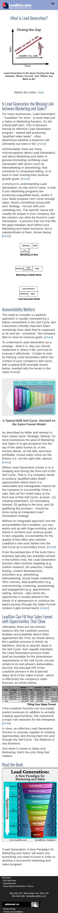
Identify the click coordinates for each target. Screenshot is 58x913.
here (41, 92)
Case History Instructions (14, 886)
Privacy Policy (9, 908)
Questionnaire (9, 883)
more (41, 143)
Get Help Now (9, 880)
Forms (30, 886)
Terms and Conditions (13, 911)
